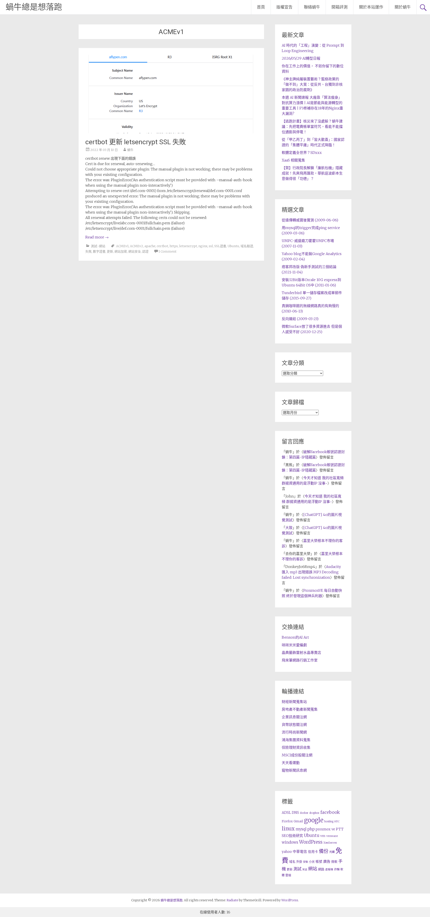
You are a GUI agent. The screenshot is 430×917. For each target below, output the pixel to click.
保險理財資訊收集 (296, 747)
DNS (295, 812)
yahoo (287, 851)
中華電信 (300, 851)
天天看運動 (291, 762)
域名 (292, 862)
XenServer (330, 842)
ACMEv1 (122, 246)
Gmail (298, 821)
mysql (301, 829)
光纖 (332, 852)
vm (322, 836)
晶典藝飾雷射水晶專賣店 (301, 652)
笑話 (304, 869)
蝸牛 (130, 150)
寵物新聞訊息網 (294, 770)
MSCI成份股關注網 (297, 755)
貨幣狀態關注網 (294, 724)
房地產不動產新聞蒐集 (300, 709)
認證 (145, 251)
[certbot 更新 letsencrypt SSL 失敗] (171, 132)
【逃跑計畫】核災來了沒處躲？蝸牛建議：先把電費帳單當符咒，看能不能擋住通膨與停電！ (312, 126)
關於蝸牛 (403, 7)
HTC (337, 821)
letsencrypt (188, 246)
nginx (202, 246)
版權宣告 (284, 7)
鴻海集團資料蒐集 (296, 740)
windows (290, 842)
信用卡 (313, 852)
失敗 (88, 251)
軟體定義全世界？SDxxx (302, 152)
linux (288, 828)
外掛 (299, 862)
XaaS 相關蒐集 (293, 160)
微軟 (334, 862)
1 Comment (167, 251)
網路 (321, 869)
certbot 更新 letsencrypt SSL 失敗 (135, 142)
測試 (297, 868)
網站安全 (134, 251)
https (174, 246)
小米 (312, 862)
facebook (330, 812)
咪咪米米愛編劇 (294, 645)
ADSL (286, 812)
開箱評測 (339, 7)
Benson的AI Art (295, 637)
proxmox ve (325, 829)
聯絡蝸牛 (312, 7)
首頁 (261, 7)
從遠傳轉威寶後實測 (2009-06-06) (310, 220)
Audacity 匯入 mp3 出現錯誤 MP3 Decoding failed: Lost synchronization (311, 572)
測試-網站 (98, 246)
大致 (288, 527)
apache (149, 246)
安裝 (305, 861)
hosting (328, 821)
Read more (97, 237)
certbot (162, 246)
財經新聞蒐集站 (294, 701)
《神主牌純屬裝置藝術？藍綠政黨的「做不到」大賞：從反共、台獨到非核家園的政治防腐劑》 (312, 84)
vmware (332, 836)
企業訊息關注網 (294, 717)
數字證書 (99, 251)
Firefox (287, 821)
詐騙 (337, 869)
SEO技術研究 (292, 835)
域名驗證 (247, 246)
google (313, 820)
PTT (340, 829)
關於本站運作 (371, 7)
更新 (110, 251)
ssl (211, 246)
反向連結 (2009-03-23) (300, 319)
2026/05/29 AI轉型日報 (301, 58)
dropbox (314, 812)
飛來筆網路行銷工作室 (300, 660)
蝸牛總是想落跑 (34, 7)
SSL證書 (220, 246)
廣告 (326, 861)
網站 (312, 869)
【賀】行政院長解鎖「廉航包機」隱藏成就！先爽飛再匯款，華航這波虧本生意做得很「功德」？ (312, 173)
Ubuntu (233, 246)
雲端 (288, 875)
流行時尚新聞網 (294, 732)
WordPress (310, 842)
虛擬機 (329, 869)
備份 (323, 851)
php (311, 829)
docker (304, 812)
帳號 (319, 862)
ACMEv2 (136, 246)
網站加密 (120, 251)
